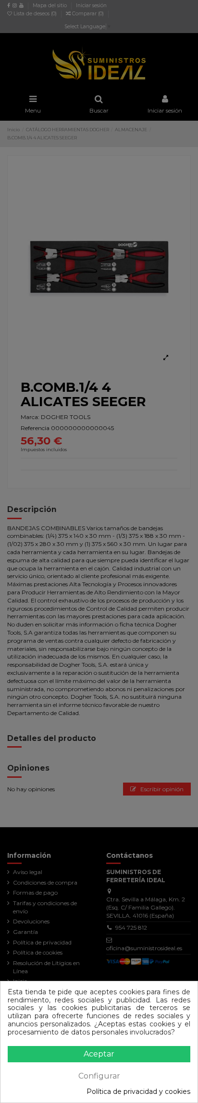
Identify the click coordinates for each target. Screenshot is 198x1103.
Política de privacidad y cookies (138, 1092)
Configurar (99, 1075)
